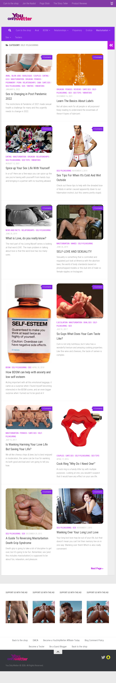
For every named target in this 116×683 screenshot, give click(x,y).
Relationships (60, 30)
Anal (37, 30)
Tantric (30, 86)
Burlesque (27, 76)
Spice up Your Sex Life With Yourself (28, 168)
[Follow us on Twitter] (103, 657)
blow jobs (16, 76)
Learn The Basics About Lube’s (75, 101)
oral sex (87, 322)
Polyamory (77, 30)
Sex (7, 37)
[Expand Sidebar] (111, 45)
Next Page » (97, 568)
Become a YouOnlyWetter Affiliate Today (61, 640)
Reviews (77, 89)
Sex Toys (77, 93)
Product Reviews (79, 3)
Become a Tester (36, 646)
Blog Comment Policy (94, 640)
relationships (29, 82)
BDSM (45, 30)
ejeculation (62, 322)
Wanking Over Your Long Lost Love (77, 532)
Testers (18, 37)
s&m (39, 82)
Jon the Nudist (29, 3)
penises (37, 79)
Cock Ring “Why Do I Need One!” (76, 463)
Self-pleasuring (13, 86)
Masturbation (102, 30)
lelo (7, 79)
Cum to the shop (11, 3)
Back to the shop (20, 640)
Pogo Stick (45, 3)
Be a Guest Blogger (58, 646)
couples (37, 76)
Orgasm (29, 79)
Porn (19, 82)
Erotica (89, 30)
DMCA (35, 640)
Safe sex (46, 82)
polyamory (10, 82)
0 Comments (47, 57)
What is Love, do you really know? (26, 238)
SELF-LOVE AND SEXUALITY (74, 251)
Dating (46, 76)
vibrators (39, 86)
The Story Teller (60, 3)
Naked (74, 243)
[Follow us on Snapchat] (108, 657)
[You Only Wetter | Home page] (20, 17)
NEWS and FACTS (13, 230)
